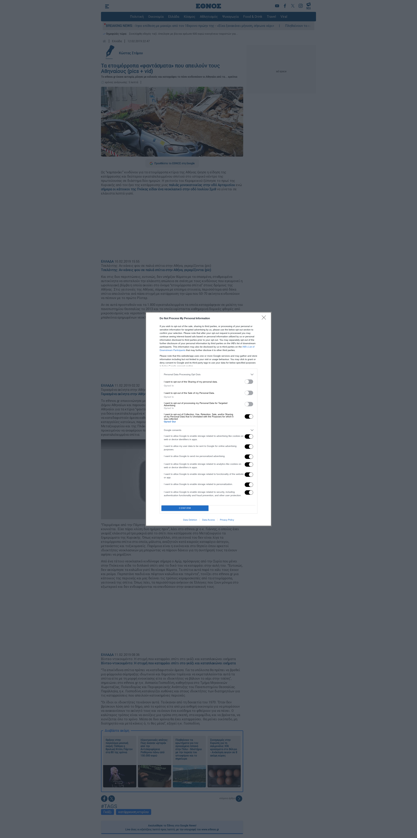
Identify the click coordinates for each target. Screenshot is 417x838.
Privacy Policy (227, 519)
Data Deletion (190, 519)
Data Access (208, 519)
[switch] (249, 381)
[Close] (265, 318)
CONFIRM (185, 508)
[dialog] (208, 419)
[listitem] (208, 374)
